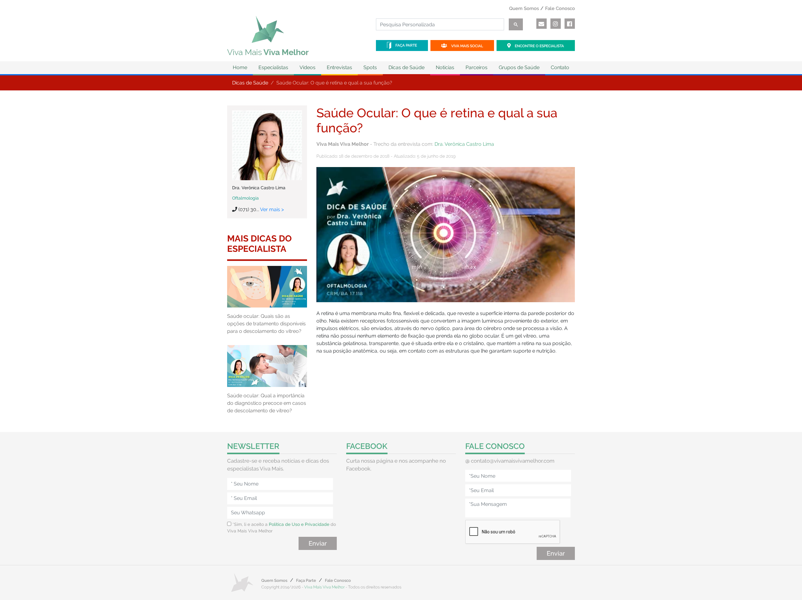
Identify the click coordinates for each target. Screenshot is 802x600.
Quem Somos (524, 8)
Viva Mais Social (466, 46)
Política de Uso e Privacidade (299, 524)
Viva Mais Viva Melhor (324, 587)
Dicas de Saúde (250, 83)
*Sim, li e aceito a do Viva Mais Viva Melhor (281, 527)
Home (240, 67)
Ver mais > (272, 209)
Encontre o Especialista (539, 46)
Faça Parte (405, 45)
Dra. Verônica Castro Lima (464, 144)
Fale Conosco (560, 8)
